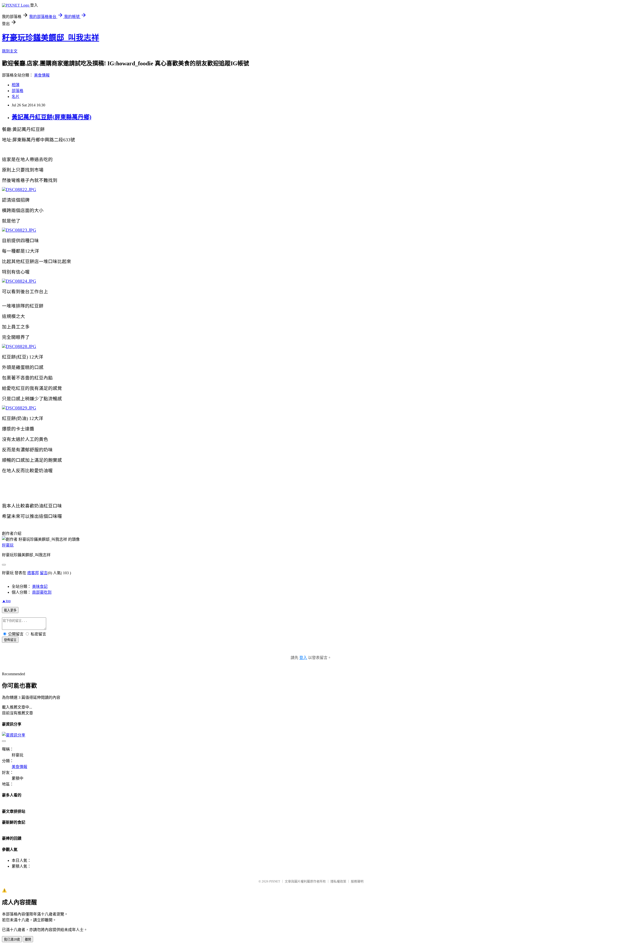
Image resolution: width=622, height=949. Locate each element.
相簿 (15, 85)
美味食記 (40, 586)
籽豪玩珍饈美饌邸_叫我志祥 (50, 37)
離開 (28, 939)
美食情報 (42, 75)
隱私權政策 (338, 881)
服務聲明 (357, 881)
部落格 (17, 91)
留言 (44, 573)
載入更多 (10, 610)
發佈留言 (10, 640)
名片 (15, 96)
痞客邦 (33, 573)
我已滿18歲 (12, 939)
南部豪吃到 (42, 592)
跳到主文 (9, 51)
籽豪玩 (8, 545)
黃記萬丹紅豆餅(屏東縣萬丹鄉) (51, 117)
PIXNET (274, 881)
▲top (6, 601)
